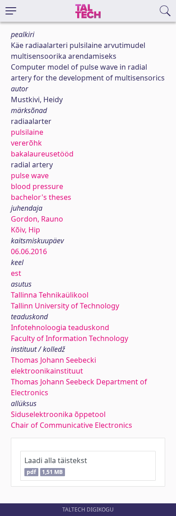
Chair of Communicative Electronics (71, 425)
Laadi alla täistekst (55, 465)
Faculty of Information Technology (69, 338)
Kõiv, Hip (25, 230)
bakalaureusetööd (42, 154)
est (16, 273)
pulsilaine (27, 132)
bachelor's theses (41, 197)
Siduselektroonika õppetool (58, 414)
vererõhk (26, 143)
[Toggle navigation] (11, 11)
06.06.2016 (29, 251)
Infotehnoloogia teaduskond (60, 327)
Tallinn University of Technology (65, 306)
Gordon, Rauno (37, 219)
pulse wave (30, 175)
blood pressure (37, 186)
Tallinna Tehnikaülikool (49, 295)
